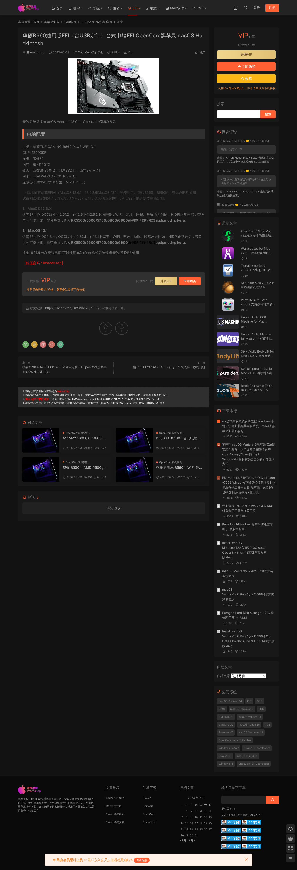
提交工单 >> (228, 808)
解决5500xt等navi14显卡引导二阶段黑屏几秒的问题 (169, 367)
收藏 (248, 78)
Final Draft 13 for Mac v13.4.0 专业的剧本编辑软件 (257, 235)
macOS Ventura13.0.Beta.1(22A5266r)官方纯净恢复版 (248, 594)
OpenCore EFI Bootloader (253, 763)
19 (205, 823)
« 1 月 (183, 840)
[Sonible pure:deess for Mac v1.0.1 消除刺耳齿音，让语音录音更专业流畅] (228, 373)
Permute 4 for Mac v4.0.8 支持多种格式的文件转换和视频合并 (258, 304)
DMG (222, 709)
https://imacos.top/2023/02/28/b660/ (72, 308)
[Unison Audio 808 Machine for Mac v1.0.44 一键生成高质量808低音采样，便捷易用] (228, 322)
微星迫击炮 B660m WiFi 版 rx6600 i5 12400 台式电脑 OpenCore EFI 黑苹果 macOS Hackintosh (178, 467)
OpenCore (149, 814)
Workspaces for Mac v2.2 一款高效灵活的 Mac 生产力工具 (255, 253)
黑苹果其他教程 (115, 798)
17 (196, 823)
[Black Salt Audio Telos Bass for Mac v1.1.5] (228, 390)
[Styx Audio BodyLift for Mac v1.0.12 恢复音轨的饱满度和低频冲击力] (228, 356)
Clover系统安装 (115, 822)
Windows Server (229, 748)
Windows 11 (226, 763)
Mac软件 (176, 8)
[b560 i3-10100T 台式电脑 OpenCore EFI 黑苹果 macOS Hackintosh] (134, 440)
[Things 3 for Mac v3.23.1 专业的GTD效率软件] (228, 270)
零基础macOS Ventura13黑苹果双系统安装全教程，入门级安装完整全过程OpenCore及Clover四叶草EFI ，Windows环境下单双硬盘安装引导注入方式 (248, 454)
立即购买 (190, 281)
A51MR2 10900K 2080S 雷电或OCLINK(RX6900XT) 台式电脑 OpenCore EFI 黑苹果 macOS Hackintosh (85, 438)
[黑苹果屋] (30, 7)
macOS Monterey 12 (250, 732)
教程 (153, 8)
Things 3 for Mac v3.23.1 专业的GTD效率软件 (257, 270)
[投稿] (235, 7)
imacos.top (35, 52)
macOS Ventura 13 (250, 716)
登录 (117, 508)
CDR (259, 701)
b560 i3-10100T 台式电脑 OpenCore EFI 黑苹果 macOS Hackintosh (178, 438)
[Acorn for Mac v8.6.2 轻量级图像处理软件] (228, 287)
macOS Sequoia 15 (241, 709)
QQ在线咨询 (228, 815)
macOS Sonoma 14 (230, 701)
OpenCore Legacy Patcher (235, 740)
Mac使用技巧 (114, 806)
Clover (147, 798)
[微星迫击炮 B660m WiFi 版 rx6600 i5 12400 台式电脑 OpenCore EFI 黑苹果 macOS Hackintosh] (134, 469)
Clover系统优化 (115, 814)
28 (182, 835)
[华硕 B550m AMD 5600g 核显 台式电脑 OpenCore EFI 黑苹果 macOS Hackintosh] (40, 469)
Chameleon (150, 822)
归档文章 (223, 676)
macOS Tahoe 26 (249, 724)
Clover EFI (225, 755)
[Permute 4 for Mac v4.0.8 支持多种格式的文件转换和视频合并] (228, 305)
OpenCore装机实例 (90, 52)
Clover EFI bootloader (257, 748)
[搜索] (245, 7)
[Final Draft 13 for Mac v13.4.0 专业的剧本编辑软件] (228, 236)
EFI (134, 8)
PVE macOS (226, 716)
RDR (261, 709)
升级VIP (165, 281)
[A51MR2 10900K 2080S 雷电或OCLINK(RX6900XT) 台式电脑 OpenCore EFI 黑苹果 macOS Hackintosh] (40, 440)
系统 (96, 8)
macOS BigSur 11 (246, 755)
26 (205, 829)
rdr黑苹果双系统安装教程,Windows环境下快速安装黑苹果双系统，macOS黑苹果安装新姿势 (248, 426)
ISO (249, 701)
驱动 (116, 8)
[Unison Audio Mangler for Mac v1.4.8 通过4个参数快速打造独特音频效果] (228, 339)
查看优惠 (142, 860)
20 (210, 823)
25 (201, 829)
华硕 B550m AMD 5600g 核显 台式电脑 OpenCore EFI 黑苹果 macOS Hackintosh (85, 467)
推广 (202, 52)
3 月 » (191, 840)
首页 (59, 8)
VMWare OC (226, 724)
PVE (200, 8)
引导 (76, 8)
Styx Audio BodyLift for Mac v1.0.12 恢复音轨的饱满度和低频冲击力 (257, 356)
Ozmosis (148, 806)
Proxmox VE (226, 732)
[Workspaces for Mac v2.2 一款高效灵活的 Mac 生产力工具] (228, 253)
